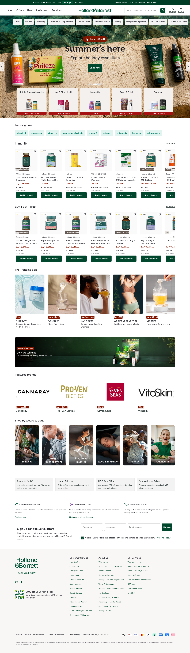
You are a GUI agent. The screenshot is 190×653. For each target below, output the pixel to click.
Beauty (118, 21)
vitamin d (21, 133)
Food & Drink (84, 21)
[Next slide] (188, 66)
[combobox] (142, 10)
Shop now (79, 2)
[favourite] (34, 151)
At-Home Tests (158, 21)
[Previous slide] (2, 66)
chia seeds (122, 133)
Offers (20, 10)
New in (28, 21)
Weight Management (136, 21)
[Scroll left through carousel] (17, 173)
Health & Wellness (38, 10)
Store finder (140, 2)
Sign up (167, 527)
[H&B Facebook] (21, 581)
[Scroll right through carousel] (173, 173)
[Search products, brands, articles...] (163, 10)
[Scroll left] (17, 445)
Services (57, 10)
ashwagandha (153, 133)
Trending (41, 21)
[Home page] (95, 10)
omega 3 (93, 133)
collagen (107, 133)
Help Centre (152, 2)
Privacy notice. (163, 538)
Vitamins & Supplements (61, 21)
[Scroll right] (173, 445)
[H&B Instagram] (16, 581)
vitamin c (52, 133)
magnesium (36, 133)
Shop (10, 10)
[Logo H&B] (95, 11)
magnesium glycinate (73, 133)
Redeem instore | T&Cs (124, 2)
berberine (136, 133)
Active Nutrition (102, 21)
